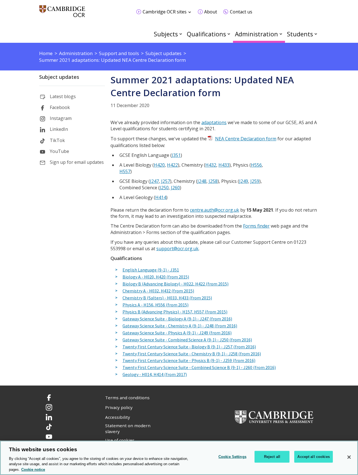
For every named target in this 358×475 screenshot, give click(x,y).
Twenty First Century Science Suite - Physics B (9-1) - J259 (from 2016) (189, 360)
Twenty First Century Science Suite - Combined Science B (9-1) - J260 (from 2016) (199, 367)
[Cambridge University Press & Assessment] (274, 416)
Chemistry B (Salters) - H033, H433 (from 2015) (167, 298)
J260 (175, 188)
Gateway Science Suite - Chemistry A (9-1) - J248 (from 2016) (180, 326)
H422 (172, 165)
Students (300, 34)
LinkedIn (59, 129)
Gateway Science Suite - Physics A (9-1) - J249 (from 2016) (177, 332)
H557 (124, 171)
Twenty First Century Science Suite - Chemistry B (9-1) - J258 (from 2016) (192, 353)
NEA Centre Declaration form (245, 139)
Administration (256, 34)
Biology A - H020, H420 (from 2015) (156, 277)
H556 (256, 165)
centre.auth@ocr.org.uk (214, 210)
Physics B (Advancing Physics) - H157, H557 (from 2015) (175, 312)
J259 (254, 181)
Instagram (61, 118)
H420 (159, 165)
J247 (154, 181)
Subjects (166, 34)
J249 (243, 181)
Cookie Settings (232, 457)
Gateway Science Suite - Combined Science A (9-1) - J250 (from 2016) (187, 339)
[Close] (349, 457)
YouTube (59, 151)
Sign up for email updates (77, 162)
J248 (201, 181)
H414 (160, 197)
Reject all (272, 457)
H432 (210, 165)
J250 (164, 188)
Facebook (60, 107)
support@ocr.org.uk (177, 248)
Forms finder (256, 226)
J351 (176, 155)
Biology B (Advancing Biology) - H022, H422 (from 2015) (176, 284)
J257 (165, 181)
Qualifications (206, 34)
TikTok (57, 140)
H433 (223, 165)
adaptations (214, 122)
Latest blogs (63, 96)
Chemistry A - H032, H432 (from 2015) (158, 291)
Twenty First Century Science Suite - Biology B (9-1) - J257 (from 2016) (189, 346)
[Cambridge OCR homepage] (62, 13)
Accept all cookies (313, 457)
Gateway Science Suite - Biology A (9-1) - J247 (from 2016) (177, 319)
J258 (213, 181)
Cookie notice (33, 469)
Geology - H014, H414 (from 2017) (155, 374)
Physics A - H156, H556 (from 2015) (156, 305)
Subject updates (59, 77)
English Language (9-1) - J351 (151, 270)
